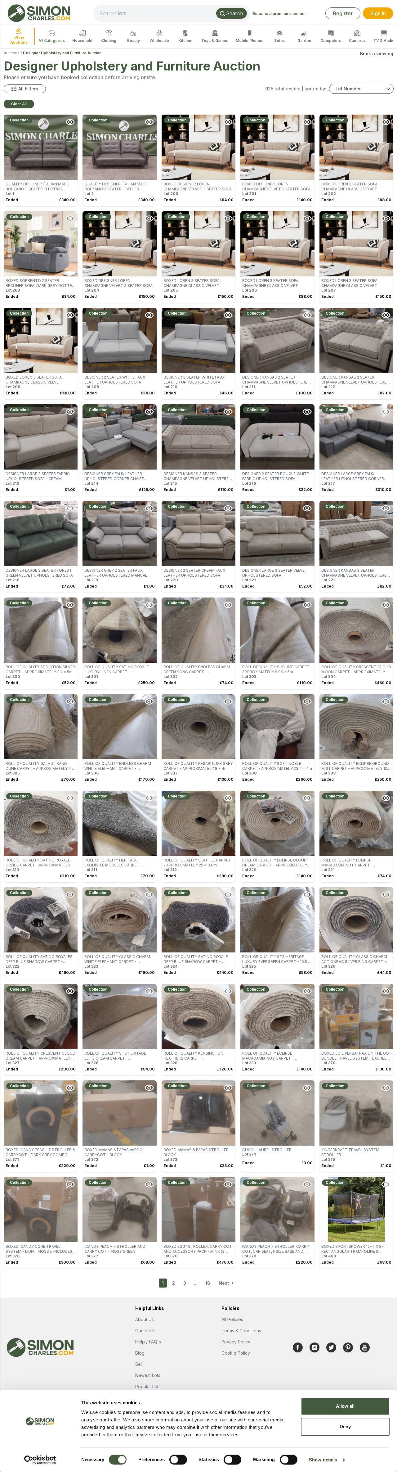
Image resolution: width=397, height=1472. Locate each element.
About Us (144, 1319)
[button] (25, 88)
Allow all (345, 1406)
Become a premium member (279, 13)
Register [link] (343, 13)
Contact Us (146, 1330)
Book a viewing (376, 53)
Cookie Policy (235, 1353)
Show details (323, 1459)
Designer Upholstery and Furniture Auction (62, 53)
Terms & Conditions (241, 1330)
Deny (345, 1426)
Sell (139, 1364)
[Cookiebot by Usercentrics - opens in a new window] (40, 1460)
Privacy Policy (235, 1341)
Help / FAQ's (148, 1341)
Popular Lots (148, 1386)
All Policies (232, 1319)
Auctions (12, 53)
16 (207, 1283)
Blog (140, 1353)
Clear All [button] (19, 104)
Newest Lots (147, 1375)
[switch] (178, 1460)
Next (224, 1283)
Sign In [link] (378, 13)
